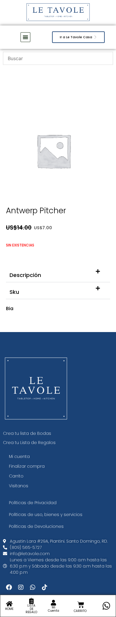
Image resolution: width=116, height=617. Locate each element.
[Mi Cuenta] (54, 603)
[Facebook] (9, 587)
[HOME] (9, 604)
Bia (9, 308)
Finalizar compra (27, 466)
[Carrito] (81, 604)
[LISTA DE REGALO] (32, 601)
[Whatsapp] (33, 587)
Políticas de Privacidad (33, 503)
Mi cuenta (19, 456)
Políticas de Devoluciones (36, 526)
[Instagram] (21, 587)
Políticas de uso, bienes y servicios (45, 514)
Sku (14, 292)
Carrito (16, 476)
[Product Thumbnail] (92, 115)
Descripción (25, 275)
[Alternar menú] (25, 37)
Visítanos (18, 486)
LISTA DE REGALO (31, 608)
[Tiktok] (45, 587)
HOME (9, 609)
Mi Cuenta (53, 609)
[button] (58, 273)
